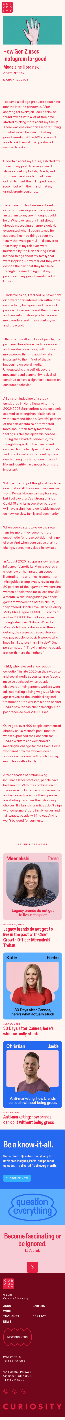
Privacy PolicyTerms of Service (14, 1358)
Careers (38, 1306)
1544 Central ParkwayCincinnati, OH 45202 (17, 1373)
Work (7, 1311)
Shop (36, 1311)
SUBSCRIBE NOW (17, 1178)
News (7, 1321)
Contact (39, 1316)
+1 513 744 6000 (13, 1379)
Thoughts (11, 1316)
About (8, 1306)
